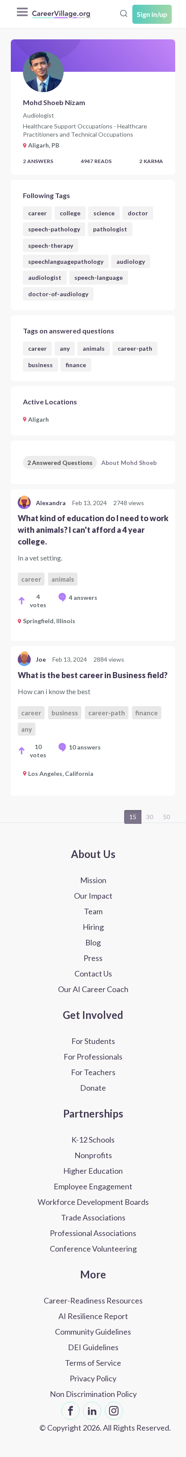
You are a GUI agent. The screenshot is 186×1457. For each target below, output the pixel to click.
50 (166, 816)
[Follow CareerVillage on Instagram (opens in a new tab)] (114, 1411)
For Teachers (93, 1072)
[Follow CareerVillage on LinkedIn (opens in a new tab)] (92, 1411)
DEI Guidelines (93, 1347)
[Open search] (123, 13)
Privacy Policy (93, 1378)
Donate (93, 1087)
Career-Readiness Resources (93, 1300)
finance (76, 364)
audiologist (44, 277)
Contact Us (93, 973)
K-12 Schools (93, 1139)
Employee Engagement (93, 1186)
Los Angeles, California (60, 773)
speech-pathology (54, 229)
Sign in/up (152, 14)
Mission (93, 880)
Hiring (93, 927)
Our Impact (93, 895)
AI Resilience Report (93, 1316)
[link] (93, 564)
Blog (93, 942)
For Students (93, 1041)
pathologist (110, 229)
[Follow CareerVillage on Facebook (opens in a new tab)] (70, 1411)
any (65, 348)
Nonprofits (93, 1155)
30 (149, 816)
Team (93, 911)
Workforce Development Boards (93, 1202)
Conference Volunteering (93, 1248)
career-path (135, 348)
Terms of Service (93, 1362)
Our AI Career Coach (93, 989)
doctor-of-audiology (58, 294)
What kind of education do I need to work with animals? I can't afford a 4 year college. (93, 529)
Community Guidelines (93, 1331)
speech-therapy (50, 245)
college (70, 213)
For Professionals (93, 1056)
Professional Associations (93, 1233)
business (40, 364)
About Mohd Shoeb (129, 462)
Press (93, 958)
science (104, 213)
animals (94, 348)
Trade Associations (93, 1217)
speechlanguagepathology (65, 261)
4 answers (83, 597)
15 (132, 816)
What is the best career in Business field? (92, 675)
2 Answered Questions (60, 462)
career (37, 213)
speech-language (98, 277)
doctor (138, 213)
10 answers (85, 747)
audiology (130, 261)
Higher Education (93, 1170)
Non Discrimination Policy (93, 1394)
